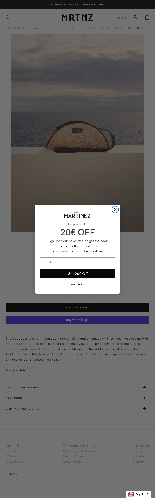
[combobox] (138, 494)
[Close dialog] (115, 209)
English (139, 494)
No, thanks (77, 284)
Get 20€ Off (78, 273)
